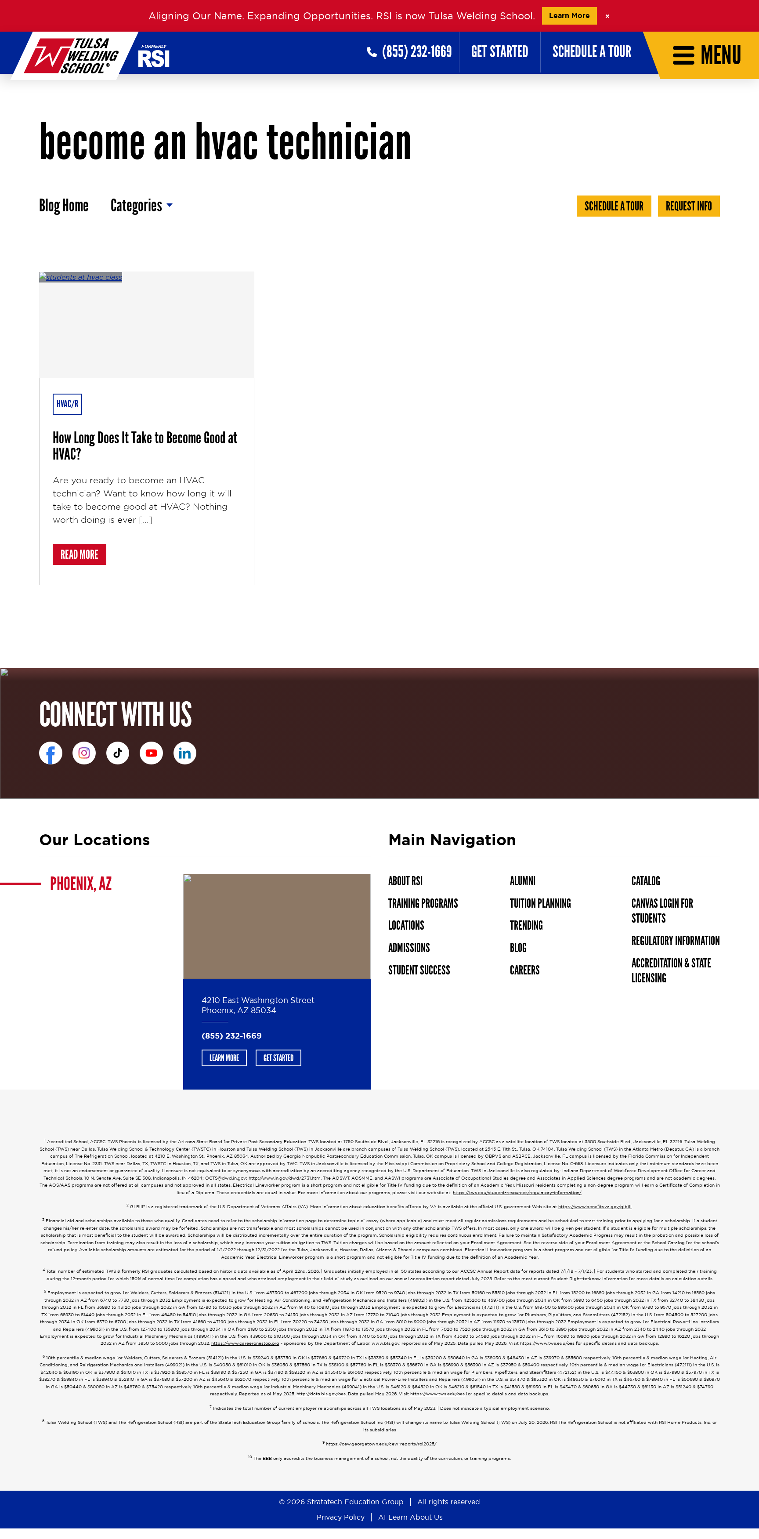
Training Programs (423, 903)
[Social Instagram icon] (84, 753)
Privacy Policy (341, 1517)
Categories (136, 206)
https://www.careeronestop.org (245, 1343)
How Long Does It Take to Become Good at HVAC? (145, 446)
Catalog (646, 881)
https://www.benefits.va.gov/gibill (595, 1206)
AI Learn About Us (410, 1517)
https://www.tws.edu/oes (437, 1394)
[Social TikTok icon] (118, 753)
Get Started (499, 52)
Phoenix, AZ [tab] (81, 884)
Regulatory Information (676, 941)
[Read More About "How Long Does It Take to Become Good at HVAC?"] (146, 325)
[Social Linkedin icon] (185, 753)
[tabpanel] (277, 982)
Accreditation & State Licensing (671, 970)
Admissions (409, 948)
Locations (406, 925)
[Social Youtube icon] (151, 753)
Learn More (569, 15)
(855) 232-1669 (232, 1036)
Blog (518, 948)
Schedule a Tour (592, 52)
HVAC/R (67, 404)
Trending (526, 925)
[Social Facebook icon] (50, 753)
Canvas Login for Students (662, 911)
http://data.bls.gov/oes (321, 1394)
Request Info (689, 206)
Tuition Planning (540, 903)
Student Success (419, 970)
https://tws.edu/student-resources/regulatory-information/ (517, 1192)
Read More (83, 554)
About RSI (405, 881)
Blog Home (64, 206)
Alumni (522, 881)
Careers (525, 970)
